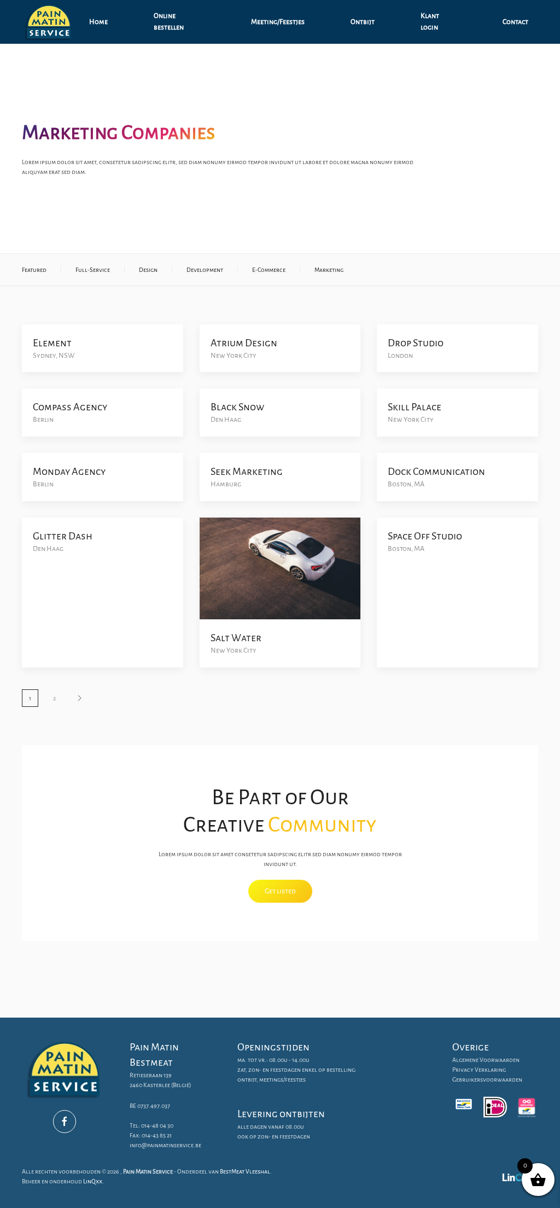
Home (98, 22)
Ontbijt (363, 22)
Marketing (328, 269)
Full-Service (92, 269)
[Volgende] (80, 698)
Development (204, 269)
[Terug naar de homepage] (50, 22)
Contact (515, 22)
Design (148, 269)
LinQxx (92, 1181)
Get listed (280, 891)
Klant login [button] (430, 21)
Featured (34, 269)
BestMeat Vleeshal (245, 1171)
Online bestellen (169, 21)
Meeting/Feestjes (278, 22)
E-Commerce (268, 269)
